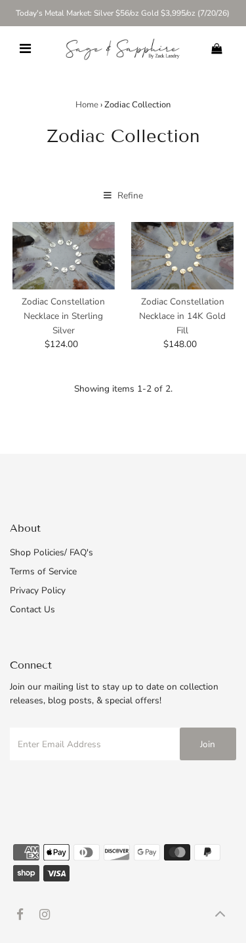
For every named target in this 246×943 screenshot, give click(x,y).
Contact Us (32, 609)
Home (86, 105)
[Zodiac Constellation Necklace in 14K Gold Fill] (182, 256)
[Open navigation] (25, 49)
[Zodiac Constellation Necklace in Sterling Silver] (63, 256)
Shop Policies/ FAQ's (51, 552)
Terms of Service (43, 571)
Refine (129, 195)
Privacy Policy (38, 590)
